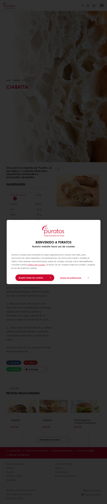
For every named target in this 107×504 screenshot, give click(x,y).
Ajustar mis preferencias (70, 277)
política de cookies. (36, 264)
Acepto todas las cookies (31, 277)
